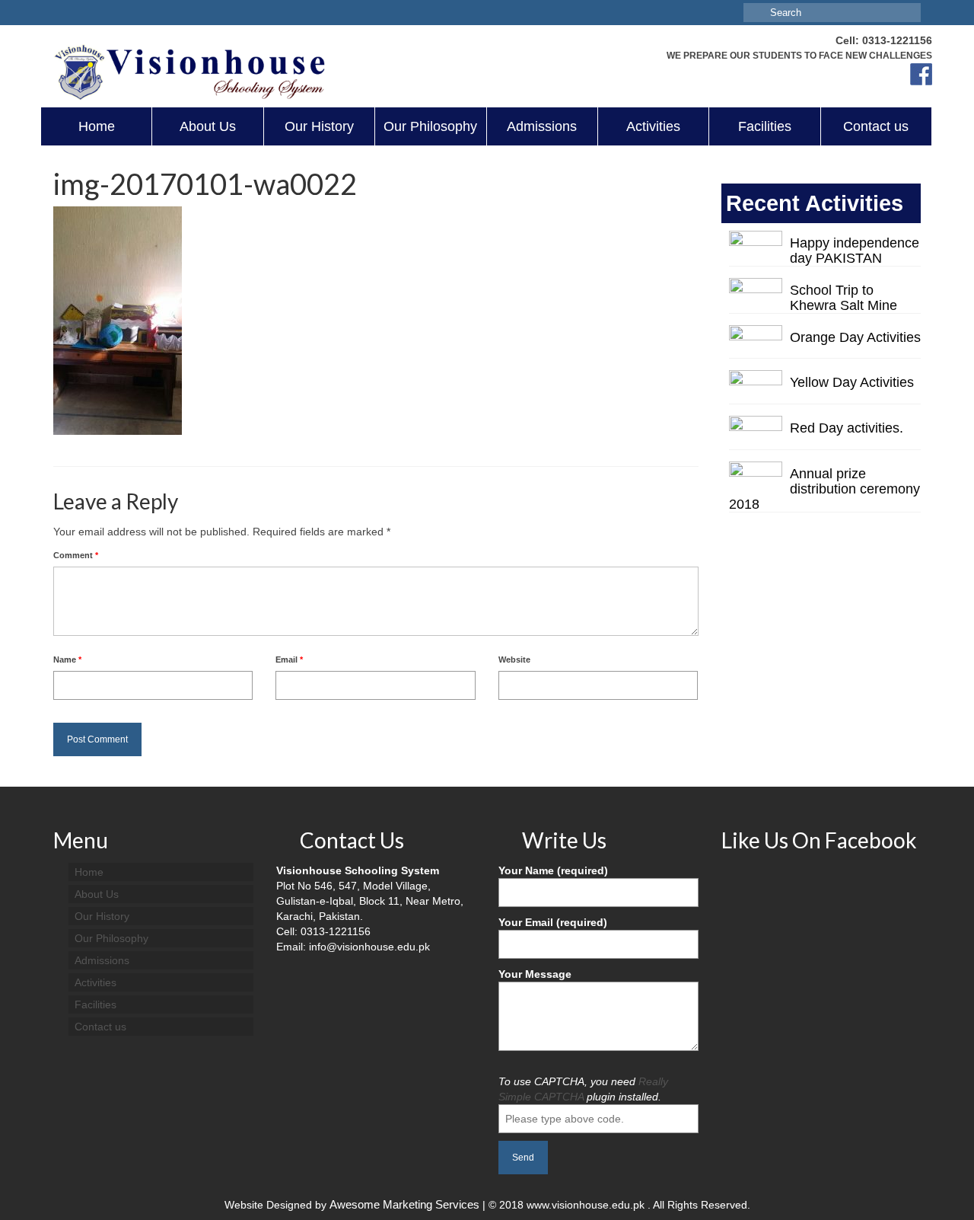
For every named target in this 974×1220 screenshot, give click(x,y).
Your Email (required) (552, 922)
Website (514, 659)
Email (289, 659)
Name (67, 659)
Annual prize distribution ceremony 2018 (824, 489)
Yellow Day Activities (852, 382)
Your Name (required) (553, 870)
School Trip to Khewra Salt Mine (843, 298)
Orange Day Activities (855, 337)
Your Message (534, 974)
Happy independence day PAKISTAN (854, 250)
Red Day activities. (846, 428)
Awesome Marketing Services (405, 1204)
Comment (75, 555)
